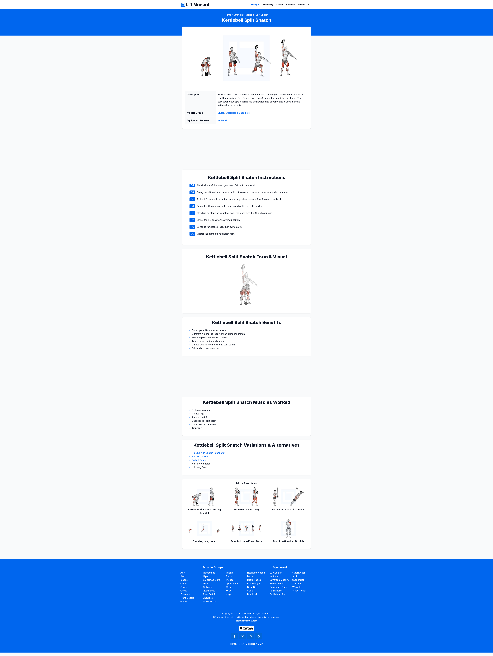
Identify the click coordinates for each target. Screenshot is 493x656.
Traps (229, 576)
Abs (182, 572)
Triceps (229, 580)
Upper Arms (232, 583)
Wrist (228, 590)
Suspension (298, 580)
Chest (183, 590)
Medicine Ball (277, 583)
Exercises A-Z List (254, 644)
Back (183, 576)
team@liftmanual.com (246, 620)
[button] (309, 4)
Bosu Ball (252, 587)
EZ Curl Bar (276, 572)
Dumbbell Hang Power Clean (246, 541)
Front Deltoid (187, 597)
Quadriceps (232, 112)
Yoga (228, 594)
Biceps (184, 580)
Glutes (221, 112)
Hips (205, 576)
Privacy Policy (237, 644)
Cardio (279, 4)
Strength (255, 4)
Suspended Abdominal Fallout (288, 509)
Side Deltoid (209, 601)
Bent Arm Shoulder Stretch (288, 541)
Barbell (250, 576)
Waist (228, 587)
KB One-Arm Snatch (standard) (208, 453)
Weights (296, 587)
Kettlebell (222, 120)
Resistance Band (256, 572)
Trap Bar (296, 583)
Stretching (268, 4)
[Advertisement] (10, 327)
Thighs (229, 572)
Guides (301, 4)
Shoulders (244, 112)
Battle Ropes (254, 580)
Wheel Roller (299, 590)
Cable (250, 590)
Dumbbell (252, 594)
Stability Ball (298, 572)
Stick (295, 576)
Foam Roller (276, 590)
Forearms (185, 594)
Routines (290, 4)
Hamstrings (209, 572)
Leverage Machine (280, 580)
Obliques (207, 587)
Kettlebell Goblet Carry (246, 509)
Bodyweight (253, 583)
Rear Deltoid (209, 594)
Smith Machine (277, 594)
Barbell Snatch (199, 460)
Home (228, 14)
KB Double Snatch (201, 456)
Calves (184, 583)
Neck (206, 583)
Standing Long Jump (204, 541)
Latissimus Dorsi (211, 580)
